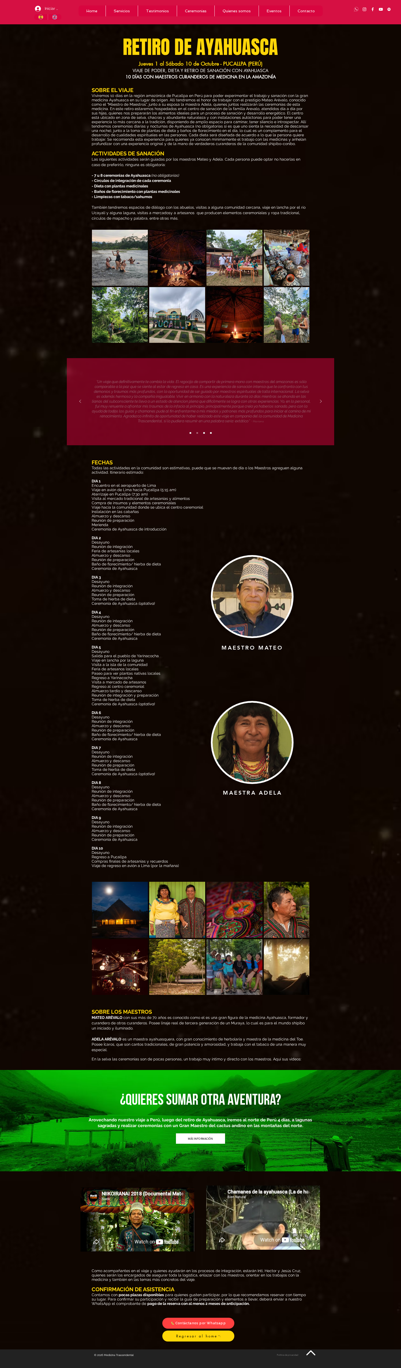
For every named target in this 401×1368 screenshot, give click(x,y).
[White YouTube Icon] (380, 9)
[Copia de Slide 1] (197, 433)
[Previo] (80, 402)
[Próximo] (320, 402)
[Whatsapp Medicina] (356, 9)
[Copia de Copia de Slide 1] (204, 433)
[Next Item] (300, 286)
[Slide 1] (190, 433)
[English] (55, 17)
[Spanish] (41, 17)
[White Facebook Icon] (372, 9)
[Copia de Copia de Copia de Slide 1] (211, 433)
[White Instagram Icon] (364, 9)
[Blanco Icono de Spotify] (389, 9)
